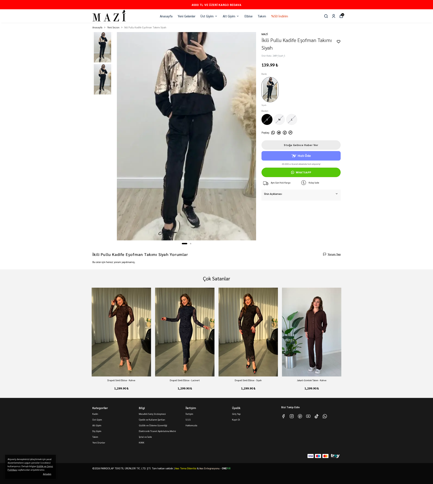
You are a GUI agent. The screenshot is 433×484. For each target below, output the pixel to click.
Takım (262, 16)
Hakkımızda (191, 425)
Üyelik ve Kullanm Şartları (152, 419)
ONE (226, 468)
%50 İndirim (279, 16)
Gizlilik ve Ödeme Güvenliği (153, 425)
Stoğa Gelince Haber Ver (301, 145)
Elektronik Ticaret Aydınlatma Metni (157, 431)
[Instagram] (292, 416)
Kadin (95, 413)
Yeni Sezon (113, 27)
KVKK (141, 442)
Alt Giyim (229, 16)
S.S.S (188, 419)
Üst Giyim (207, 16)
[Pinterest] (300, 416)
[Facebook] (283, 416)
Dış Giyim (96, 431)
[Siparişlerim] (334, 16)
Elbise (248, 16)
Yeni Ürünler (98, 442)
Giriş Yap (236, 413)
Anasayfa (166, 16)
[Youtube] (308, 416)
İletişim (189, 413)
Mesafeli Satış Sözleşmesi (152, 413)
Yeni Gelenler (186, 16)
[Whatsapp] (325, 416)
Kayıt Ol (236, 419)
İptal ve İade (145, 436)
